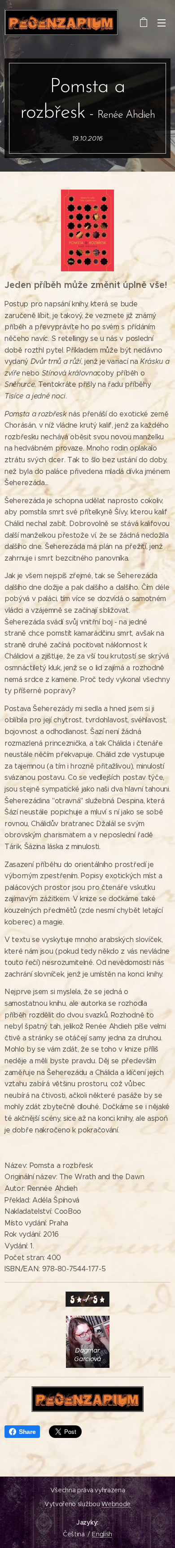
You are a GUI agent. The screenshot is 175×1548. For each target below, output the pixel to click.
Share (27, 1431)
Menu (162, 22)
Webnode (116, 1504)
